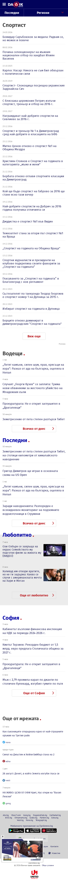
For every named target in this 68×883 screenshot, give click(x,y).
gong (8, 803)
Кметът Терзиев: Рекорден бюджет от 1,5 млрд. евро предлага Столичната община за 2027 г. (33, 648)
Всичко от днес (34, 429)
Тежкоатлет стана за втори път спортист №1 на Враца (33, 235)
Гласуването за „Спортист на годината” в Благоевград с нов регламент (31, 280)
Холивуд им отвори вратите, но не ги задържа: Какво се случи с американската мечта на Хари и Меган (22, 576)
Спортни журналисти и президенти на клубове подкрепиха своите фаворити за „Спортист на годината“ (31, 263)
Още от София (34, 693)
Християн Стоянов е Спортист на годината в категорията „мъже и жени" (33, 162)
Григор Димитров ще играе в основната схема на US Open (30, 473)
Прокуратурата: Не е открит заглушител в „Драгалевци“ (31, 405)
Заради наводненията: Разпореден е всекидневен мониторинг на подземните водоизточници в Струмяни (31, 510)
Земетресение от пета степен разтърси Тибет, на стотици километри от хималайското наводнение (34, 455)
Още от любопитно (34, 595)
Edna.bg (54, 817)
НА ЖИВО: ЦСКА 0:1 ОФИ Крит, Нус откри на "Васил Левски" (32, 794)
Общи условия (48, 865)
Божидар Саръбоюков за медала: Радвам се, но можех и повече (33, 38)
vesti (8, 780)
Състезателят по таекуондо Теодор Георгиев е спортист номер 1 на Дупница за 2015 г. (33, 295)
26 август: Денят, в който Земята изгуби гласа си (31, 773)
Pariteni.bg (44, 817)
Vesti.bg (20, 820)
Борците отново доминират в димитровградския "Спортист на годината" (32, 322)
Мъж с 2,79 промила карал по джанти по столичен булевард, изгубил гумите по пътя (33, 681)
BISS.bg (8, 817)
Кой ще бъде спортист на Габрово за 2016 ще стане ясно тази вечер (34, 193)
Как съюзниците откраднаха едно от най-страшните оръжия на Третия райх (33, 733)
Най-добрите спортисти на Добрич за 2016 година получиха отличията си (32, 208)
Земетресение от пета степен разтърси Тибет (34, 419)
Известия (56, 853)
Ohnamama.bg (21, 817)
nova (8, 742)
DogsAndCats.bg (40, 815)
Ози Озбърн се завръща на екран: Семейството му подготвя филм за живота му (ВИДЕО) (22, 551)
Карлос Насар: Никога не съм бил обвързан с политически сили (33, 72)
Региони (43, 13)
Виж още (34, 336)
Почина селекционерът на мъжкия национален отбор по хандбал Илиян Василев (29, 55)
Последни (12, 13)
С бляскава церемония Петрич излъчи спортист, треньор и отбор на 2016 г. (29, 102)
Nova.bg (29, 820)
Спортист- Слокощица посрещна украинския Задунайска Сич (34, 87)
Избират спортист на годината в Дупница (31, 308)
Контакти (54, 846)
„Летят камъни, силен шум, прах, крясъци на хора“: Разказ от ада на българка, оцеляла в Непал (33, 368)
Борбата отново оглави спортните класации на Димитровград (33, 177)
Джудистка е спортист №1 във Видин (28, 221)
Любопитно (17, 535)
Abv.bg (6, 815)
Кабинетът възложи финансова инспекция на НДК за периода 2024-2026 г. (32, 631)
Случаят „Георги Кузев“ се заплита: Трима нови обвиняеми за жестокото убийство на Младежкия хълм (32, 388)
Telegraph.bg (41, 820)
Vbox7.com (16, 815)
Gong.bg (27, 815)
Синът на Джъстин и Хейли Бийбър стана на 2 (28, 754)
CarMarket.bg (55, 815)
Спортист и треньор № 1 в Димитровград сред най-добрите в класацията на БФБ (31, 132)
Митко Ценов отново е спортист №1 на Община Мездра (29, 147)
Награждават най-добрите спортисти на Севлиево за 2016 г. (30, 117)
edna (8, 761)
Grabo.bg (33, 817)
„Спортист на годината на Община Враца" (31, 248)
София (11, 618)
